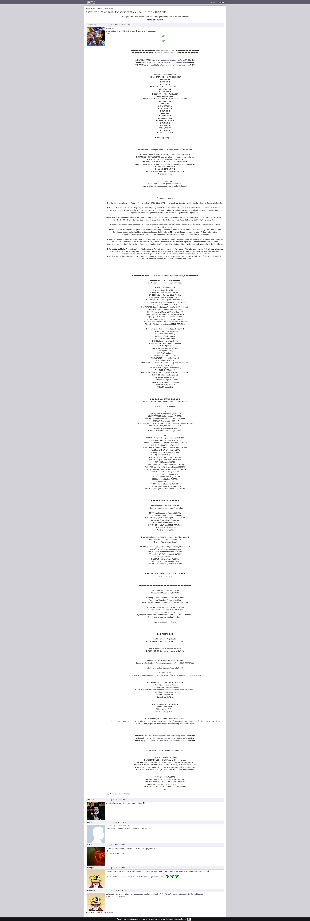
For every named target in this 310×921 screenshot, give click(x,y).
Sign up (221, 2)
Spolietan (90, 799)
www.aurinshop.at (172, 687)
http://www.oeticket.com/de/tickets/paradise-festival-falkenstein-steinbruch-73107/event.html (165, 675)
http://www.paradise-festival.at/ (166, 53)
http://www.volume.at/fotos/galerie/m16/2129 (171, 62)
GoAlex (89, 845)
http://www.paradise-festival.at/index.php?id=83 (165, 668)
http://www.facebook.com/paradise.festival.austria (168, 186)
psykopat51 (91, 867)
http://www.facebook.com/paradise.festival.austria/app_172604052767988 (165, 663)
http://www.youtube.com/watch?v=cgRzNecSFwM (171, 60)
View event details (155, 20)
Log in (213, 2)
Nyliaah (89, 822)
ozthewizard (91, 25)
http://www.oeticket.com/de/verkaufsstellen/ (178, 690)
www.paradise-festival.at (167, 622)
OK (189, 919)
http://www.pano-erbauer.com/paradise (175, 65)
